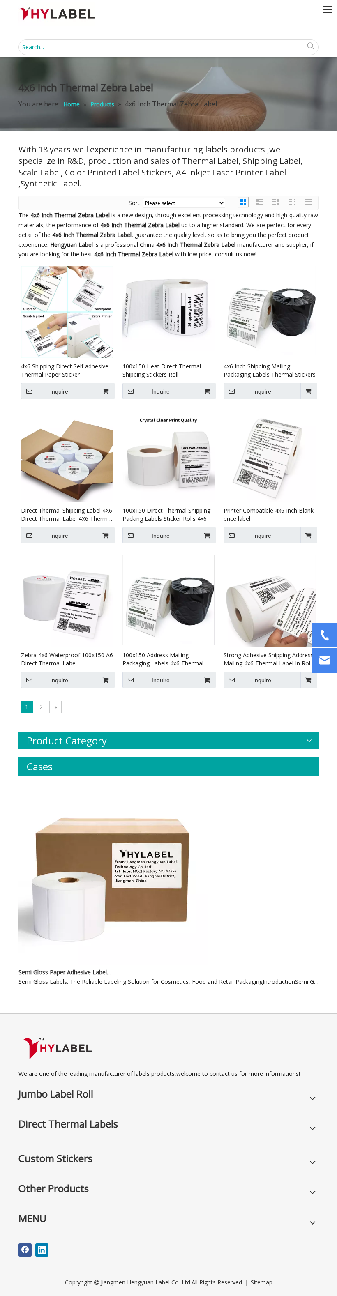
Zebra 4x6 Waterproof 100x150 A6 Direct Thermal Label (67, 659)
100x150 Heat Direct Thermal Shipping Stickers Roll (161, 370)
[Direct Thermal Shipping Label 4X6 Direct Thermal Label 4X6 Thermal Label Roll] (67, 456)
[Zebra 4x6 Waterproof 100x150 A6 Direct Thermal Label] (67, 600)
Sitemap (261, 1282)
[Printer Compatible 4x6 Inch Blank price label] (270, 456)
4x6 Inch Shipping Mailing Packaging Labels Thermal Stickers (270, 370)
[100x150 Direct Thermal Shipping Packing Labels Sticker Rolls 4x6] (168, 456)
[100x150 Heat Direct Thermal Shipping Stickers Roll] (168, 308)
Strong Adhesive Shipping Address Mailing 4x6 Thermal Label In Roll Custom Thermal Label (269, 659)
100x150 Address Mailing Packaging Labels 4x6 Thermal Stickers (162, 659)
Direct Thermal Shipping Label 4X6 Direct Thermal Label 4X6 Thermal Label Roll (66, 514)
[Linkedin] (41, 1250)
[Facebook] (25, 1250)
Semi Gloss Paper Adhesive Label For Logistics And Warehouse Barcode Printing (64, 972)
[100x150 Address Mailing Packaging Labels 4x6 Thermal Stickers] (168, 599)
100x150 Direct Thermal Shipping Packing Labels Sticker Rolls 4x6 (166, 514)
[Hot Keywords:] (310, 47)
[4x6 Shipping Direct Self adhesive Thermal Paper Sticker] (67, 311)
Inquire (59, 391)
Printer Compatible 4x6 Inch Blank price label (269, 514)
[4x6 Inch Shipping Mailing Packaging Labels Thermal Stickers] (270, 310)
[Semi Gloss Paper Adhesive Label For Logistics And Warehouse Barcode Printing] (113, 962)
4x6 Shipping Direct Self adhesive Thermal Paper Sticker (64, 370)
